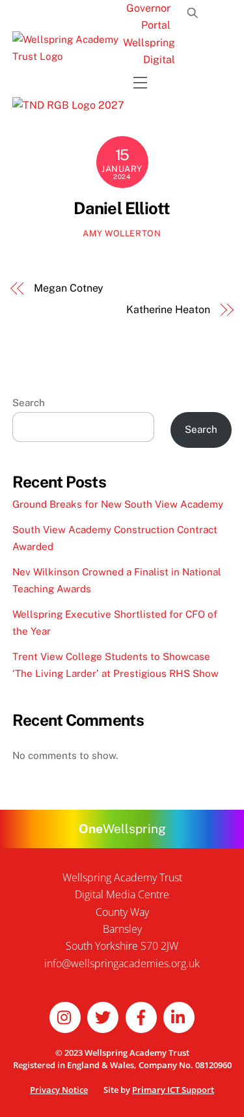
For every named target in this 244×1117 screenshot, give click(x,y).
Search (28, 402)
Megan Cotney (68, 288)
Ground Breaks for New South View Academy (117, 504)
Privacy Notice (59, 1090)
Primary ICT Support (173, 1090)
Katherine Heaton (168, 309)
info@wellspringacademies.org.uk (122, 963)
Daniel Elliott (122, 208)
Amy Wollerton (122, 233)
